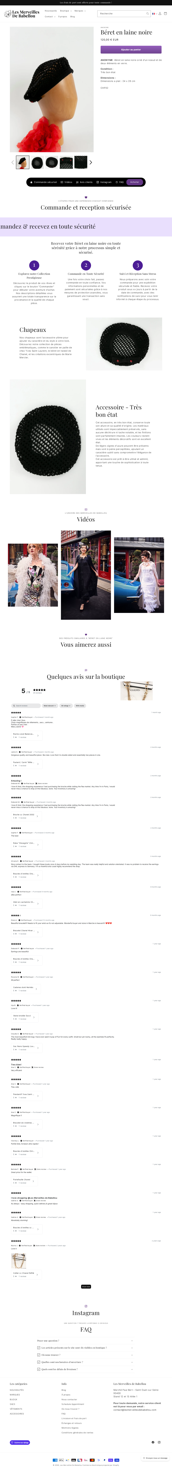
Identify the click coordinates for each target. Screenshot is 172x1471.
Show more (86, 1287)
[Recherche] (148, 14)
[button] (66, 11)
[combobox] (124, 14)
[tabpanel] (86, 997)
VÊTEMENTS (16, 1409)
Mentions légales (70, 1428)
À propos (66, 1395)
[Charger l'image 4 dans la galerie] (66, 162)
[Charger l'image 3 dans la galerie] (51, 162)
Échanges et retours (72, 1423)
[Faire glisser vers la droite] (91, 162)
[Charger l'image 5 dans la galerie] (81, 162)
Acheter (134, 182)
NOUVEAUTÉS (17, 1390)
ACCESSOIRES (17, 1414)
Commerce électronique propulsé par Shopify (100, 1465)
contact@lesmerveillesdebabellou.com (134, 1410)
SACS (12, 1404)
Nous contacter (69, 1399)
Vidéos (68, 182)
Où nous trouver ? (70, 1409)
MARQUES (15, 1395)
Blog (64, 1390)
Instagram (106, 182)
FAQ (121, 182)
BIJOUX (13, 1399)
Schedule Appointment (73, 1404)
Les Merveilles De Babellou (71, 1465)
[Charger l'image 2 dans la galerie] (37, 162)
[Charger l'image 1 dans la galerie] (22, 162)
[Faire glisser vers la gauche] (12, 162)
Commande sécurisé (45, 182)
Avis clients (86, 182)
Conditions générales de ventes (77, 1432)
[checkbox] (80, 705)
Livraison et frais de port (74, 1418)
